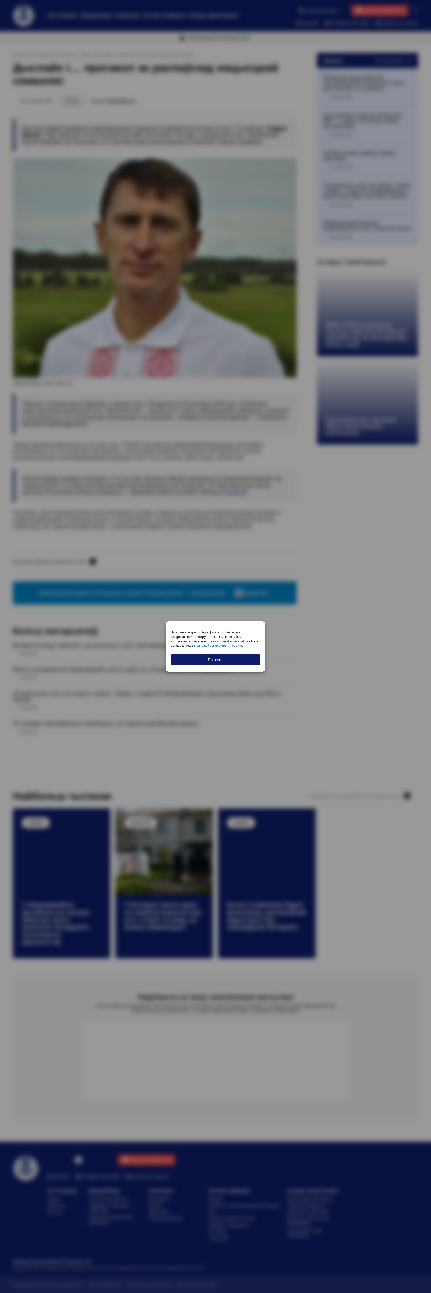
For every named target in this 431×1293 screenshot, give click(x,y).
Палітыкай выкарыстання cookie (218, 645)
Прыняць (215, 660)
